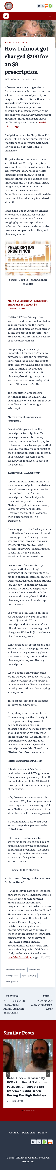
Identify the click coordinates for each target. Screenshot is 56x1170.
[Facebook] (39, 6)
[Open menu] (50, 16)
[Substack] (50, 1142)
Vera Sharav (13, 79)
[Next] (48, 1073)
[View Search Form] (6, 16)
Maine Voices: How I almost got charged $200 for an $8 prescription (28, 304)
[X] (43, 6)
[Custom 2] (51, 6)
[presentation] (28, 1055)
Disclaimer (28, 1132)
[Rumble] (44, 1142)
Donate (42, 1132)
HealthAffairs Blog (19, 957)
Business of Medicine (16, 42)
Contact (14, 1132)
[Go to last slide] (8, 1073)
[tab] (22, 1110)
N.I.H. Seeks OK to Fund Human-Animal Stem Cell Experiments (14, 1004)
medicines (34, 969)
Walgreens (12, 981)
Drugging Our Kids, (42, 1002)
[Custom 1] (47, 6)
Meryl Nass (12, 975)
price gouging (29, 975)
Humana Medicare (15, 969)
